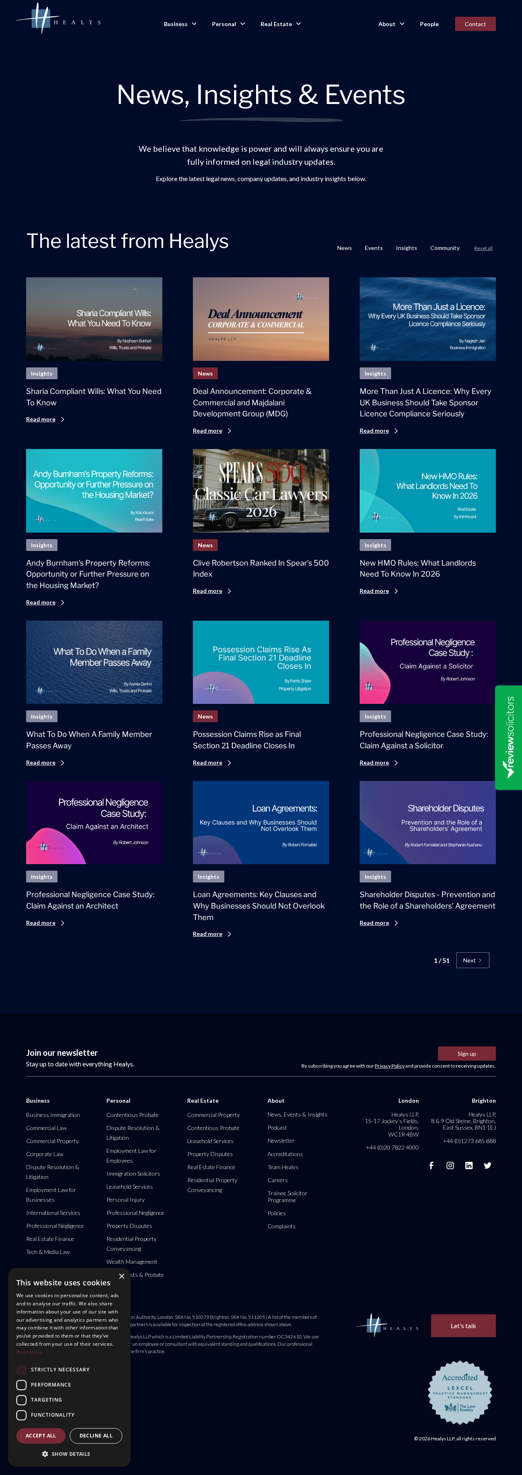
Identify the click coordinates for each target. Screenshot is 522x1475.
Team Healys (283, 1166)
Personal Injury (125, 1199)
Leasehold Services (129, 1186)
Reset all (483, 248)
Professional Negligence (55, 1225)
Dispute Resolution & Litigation (52, 1171)
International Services (53, 1212)
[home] (57, 18)
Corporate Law (44, 1153)
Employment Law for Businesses (51, 1194)
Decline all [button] (96, 1435)
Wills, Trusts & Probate (135, 1274)
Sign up (467, 1053)
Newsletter (281, 1140)
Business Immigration (53, 1114)
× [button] (121, 1277)
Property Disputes (129, 1225)
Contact (475, 23)
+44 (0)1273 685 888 (469, 1140)
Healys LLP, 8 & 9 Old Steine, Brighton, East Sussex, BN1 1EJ (463, 1121)
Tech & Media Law (48, 1251)
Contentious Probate (132, 1114)
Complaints (282, 1226)
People (429, 23)
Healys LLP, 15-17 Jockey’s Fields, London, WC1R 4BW (391, 1124)
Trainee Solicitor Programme (287, 1196)
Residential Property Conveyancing (131, 1243)
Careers (278, 1179)
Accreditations (285, 1153)
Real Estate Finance (50, 1238)
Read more (29, 1352)
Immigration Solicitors (133, 1173)
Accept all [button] (41, 1435)
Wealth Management (131, 1261)
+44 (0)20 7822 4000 (392, 1147)
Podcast (277, 1127)
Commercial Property (52, 1140)
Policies (277, 1213)
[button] (180, 24)
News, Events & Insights (297, 1114)
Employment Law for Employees (131, 1155)
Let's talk (463, 1325)
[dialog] (69, 1367)
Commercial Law (46, 1127)
